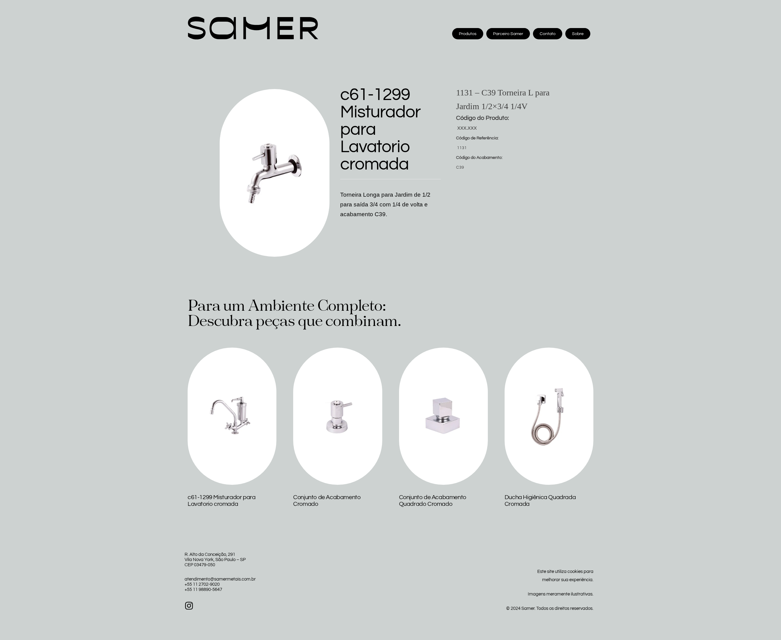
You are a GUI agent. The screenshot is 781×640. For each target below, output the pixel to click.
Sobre (578, 34)
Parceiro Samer (508, 34)
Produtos (468, 34)
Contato (548, 34)
